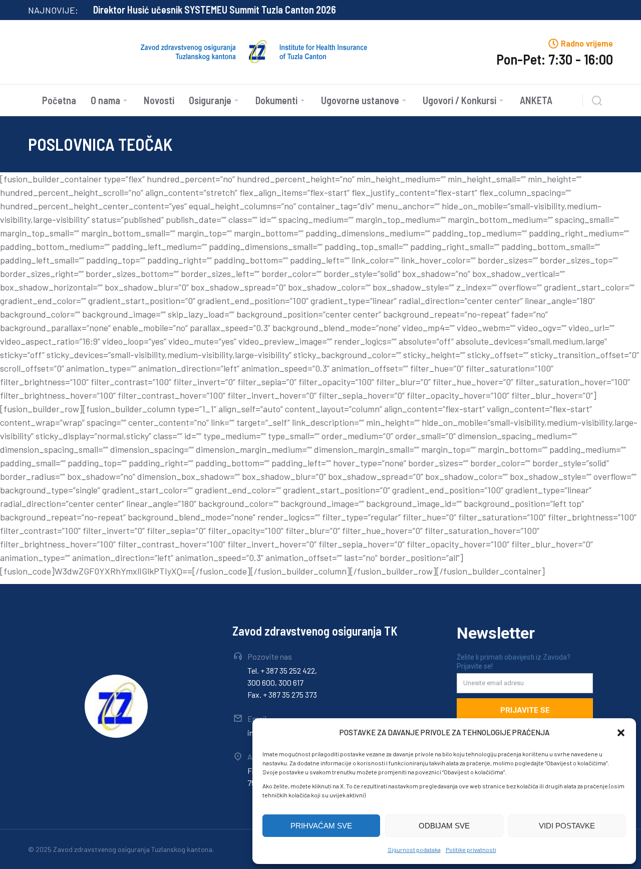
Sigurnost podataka (414, 849)
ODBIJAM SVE (444, 825)
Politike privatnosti (471, 849)
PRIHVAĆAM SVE (321, 825)
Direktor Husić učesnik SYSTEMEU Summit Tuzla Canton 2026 (214, 10)
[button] (621, 733)
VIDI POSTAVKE (567, 825)
